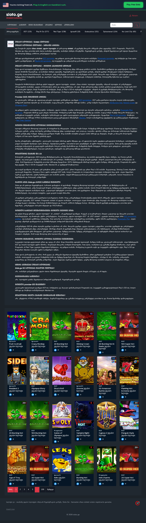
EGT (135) (28, 32)
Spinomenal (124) (110, 32)
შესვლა (134, 16)
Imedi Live (10, 509)
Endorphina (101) (92, 32)
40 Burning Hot (116, 103)
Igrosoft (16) (75, 32)
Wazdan (82, 118)
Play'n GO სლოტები (118, 115)
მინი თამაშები (36, 25)
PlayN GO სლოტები (43, 61)
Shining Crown (129, 103)
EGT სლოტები (48, 58)
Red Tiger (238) (59, 32)
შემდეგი (50, 489)
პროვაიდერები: (13, 32)
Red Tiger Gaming (23, 120)
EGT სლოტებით (85, 100)
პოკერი (49, 25)
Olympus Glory (21, 105)
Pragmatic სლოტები (106, 58)
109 (42, 489)
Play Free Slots (133, 4)
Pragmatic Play (124, 219)
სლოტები (12, 25)
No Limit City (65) (129, 32)
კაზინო (22, 25)
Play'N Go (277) (42, 32)
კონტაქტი (69, 25)
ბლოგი (58, 25)
